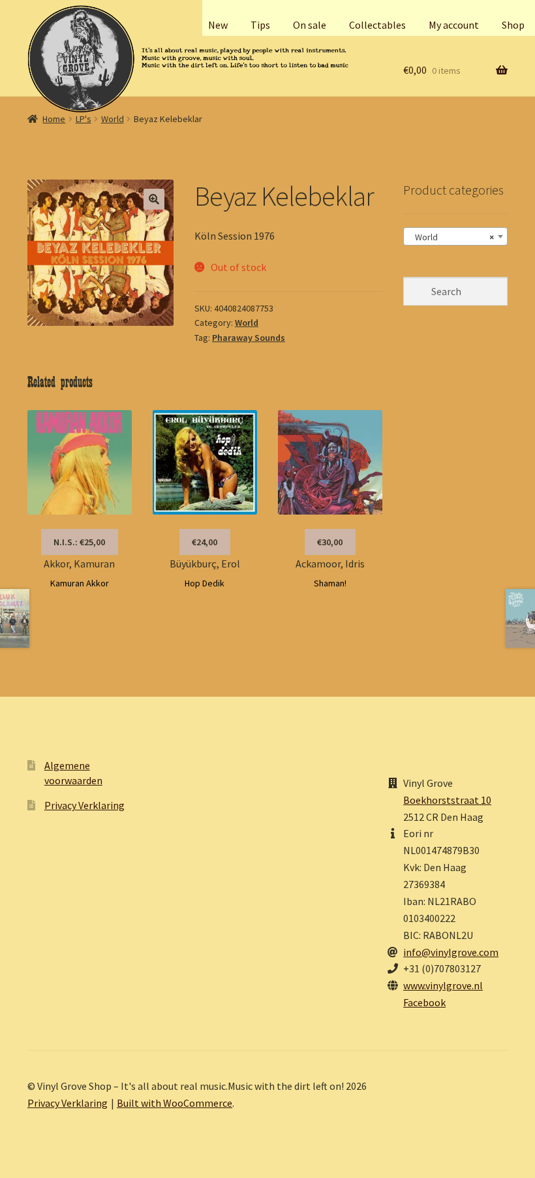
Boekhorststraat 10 (447, 799)
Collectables (377, 24)
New (218, 24)
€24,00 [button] (204, 542)
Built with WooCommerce (174, 1102)
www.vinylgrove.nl (443, 985)
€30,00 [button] (330, 542)
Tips (260, 24)
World (112, 119)
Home (53, 119)
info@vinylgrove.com (450, 952)
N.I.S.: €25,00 (79, 542)
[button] (154, 199)
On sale (309, 24)
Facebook (424, 1002)
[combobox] (455, 236)
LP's (83, 119)
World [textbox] (451, 237)
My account (454, 24)
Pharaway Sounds (248, 337)
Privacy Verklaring (84, 805)
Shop (513, 24)
